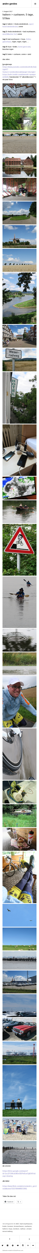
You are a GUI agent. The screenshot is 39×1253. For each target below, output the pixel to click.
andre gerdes (9, 3)
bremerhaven (19, 1226)
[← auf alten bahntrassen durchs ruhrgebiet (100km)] (10, 1239)
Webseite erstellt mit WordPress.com (12, 1250)
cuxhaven (28, 1226)
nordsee (16, 1229)
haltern (5, 1229)
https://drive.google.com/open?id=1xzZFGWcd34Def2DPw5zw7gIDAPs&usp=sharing (19, 1173)
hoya (10, 1229)
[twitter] (2, 1245)
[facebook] (7, 1245)
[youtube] (17, 1245)
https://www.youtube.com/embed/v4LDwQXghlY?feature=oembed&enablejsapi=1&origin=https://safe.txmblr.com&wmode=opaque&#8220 (19, 72)
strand (28, 1229)
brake (4, 1226)
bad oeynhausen (26, 1224)
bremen (10, 1226)
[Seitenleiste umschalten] (35, 4)
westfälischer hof (9, 34)
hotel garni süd (24, 47)
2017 (17, 1224)
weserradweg (7, 1231)
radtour (23, 1229)
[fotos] (33, 1245)
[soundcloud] (27, 1245)
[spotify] (12, 1245)
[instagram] (22, 1245)
